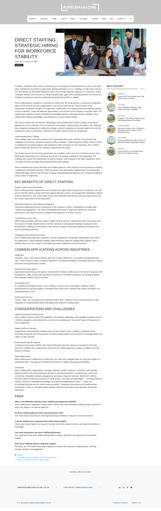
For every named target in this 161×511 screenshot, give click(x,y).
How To (63, 19)
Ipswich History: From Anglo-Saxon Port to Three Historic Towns (130, 152)
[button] (131, 18)
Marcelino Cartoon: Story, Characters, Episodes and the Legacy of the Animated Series (131, 130)
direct (72, 89)
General (19, 65)
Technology (83, 19)
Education (44, 19)
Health (54, 19)
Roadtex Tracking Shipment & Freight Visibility (33, 460)
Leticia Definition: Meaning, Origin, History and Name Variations (130, 108)
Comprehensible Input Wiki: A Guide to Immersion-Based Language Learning (131, 141)
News (73, 19)
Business (32, 19)
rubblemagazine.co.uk (40, 503)
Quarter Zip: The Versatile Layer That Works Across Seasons (131, 97)
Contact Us (121, 19)
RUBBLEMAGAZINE (84, 487)
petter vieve (19, 61)
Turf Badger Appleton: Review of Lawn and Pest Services (37, 457)
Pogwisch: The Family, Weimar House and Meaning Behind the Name (131, 119)
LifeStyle (95, 19)
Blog (103, 19)
